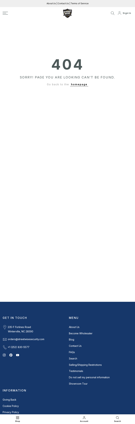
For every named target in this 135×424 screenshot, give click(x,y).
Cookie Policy (11, 405)
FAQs (72, 352)
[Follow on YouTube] (17, 355)
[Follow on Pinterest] (10, 355)
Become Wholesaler (80, 333)
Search (73, 358)
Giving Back (9, 399)
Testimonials (76, 370)
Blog (71, 339)
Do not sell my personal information (89, 377)
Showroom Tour (78, 383)
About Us (51, 3)
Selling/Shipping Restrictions (85, 364)
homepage (79, 84)
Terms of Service (79, 3)
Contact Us (63, 3)
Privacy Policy (11, 412)
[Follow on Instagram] (4, 355)
